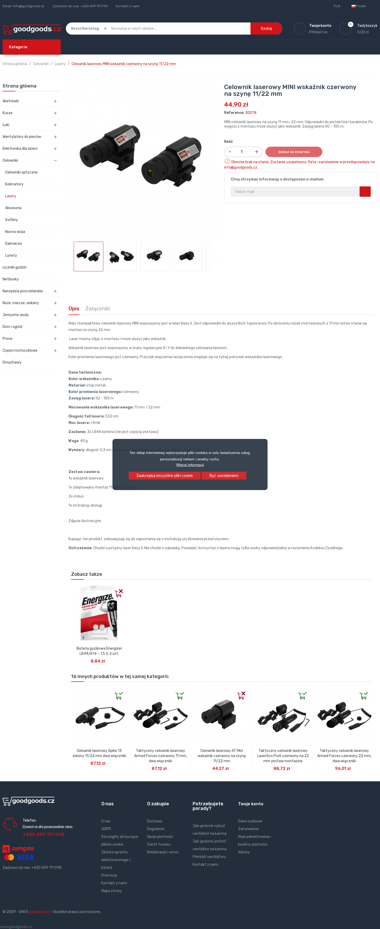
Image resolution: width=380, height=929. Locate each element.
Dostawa (154, 821)
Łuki (6, 125)
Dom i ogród (12, 327)
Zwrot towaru (158, 844)
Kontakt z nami (127, 6)
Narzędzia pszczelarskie (23, 291)
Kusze (8, 113)
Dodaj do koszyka (294, 152)
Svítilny (11, 220)
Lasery (10, 196)
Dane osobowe (250, 821)
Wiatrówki (11, 101)
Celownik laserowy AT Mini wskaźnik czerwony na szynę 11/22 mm (222, 756)
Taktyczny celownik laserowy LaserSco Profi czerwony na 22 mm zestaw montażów (283, 756)
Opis (74, 308)
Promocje (109, 875)
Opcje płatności (160, 836)
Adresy (244, 852)
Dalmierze (13, 243)
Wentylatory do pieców (22, 137)
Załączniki (97, 308)
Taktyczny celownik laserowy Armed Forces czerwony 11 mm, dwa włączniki (160, 756)
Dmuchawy (12, 362)
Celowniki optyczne (21, 172)
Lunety (11, 255)
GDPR (106, 829)
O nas (105, 821)
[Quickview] (75, 589)
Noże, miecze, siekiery (21, 303)
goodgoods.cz (40, 912)
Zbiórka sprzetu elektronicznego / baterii (116, 860)
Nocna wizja (15, 232)
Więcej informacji (190, 465)
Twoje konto (250, 803)
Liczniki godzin (15, 267)
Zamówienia (248, 829)
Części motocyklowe (20, 350)
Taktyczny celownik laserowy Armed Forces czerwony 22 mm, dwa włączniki (344, 756)
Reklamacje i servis (163, 852)
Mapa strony (111, 891)
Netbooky (11, 279)
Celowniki (10, 160)
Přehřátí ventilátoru (209, 857)
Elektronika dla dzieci (20, 148)
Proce (7, 338)
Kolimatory (14, 184)
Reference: (234, 113)
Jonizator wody (16, 315)
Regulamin (156, 829)
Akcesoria (13, 208)
